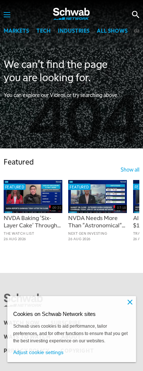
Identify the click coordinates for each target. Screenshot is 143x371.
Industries (73, 30)
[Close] (130, 302)
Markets (16, 30)
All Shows (112, 30)
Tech (43, 30)
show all (130, 169)
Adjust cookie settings (38, 352)
